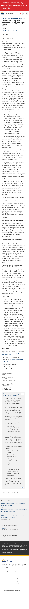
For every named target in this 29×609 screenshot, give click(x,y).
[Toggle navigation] (24, 13)
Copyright (17, 582)
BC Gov (16, 574)
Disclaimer (17, 576)
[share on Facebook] (3, 31)
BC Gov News (9, 13)
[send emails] (16, 31)
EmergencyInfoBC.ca (18, 5)
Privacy (16, 578)
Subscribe (4, 574)
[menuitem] (8, 574)
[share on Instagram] (8, 31)
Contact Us (17, 583)
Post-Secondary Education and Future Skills (13, 18)
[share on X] (6, 31)
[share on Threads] (11, 31)
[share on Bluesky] (13, 31)
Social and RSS (5, 576)
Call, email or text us (15, 566)
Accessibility (17, 580)
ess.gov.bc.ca (6, 8)
